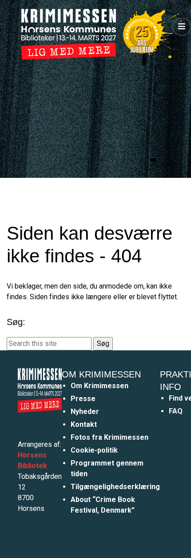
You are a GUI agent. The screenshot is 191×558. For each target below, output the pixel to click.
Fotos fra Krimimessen (109, 437)
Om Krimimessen (99, 385)
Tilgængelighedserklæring (115, 486)
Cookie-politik (94, 450)
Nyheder (85, 411)
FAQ (176, 411)
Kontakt (84, 424)
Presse (83, 398)
